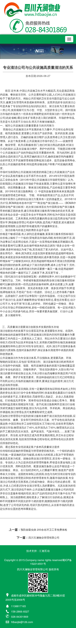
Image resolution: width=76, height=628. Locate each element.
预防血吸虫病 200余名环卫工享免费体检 (38, 529)
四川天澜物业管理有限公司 (38, 537)
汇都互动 (44, 551)
